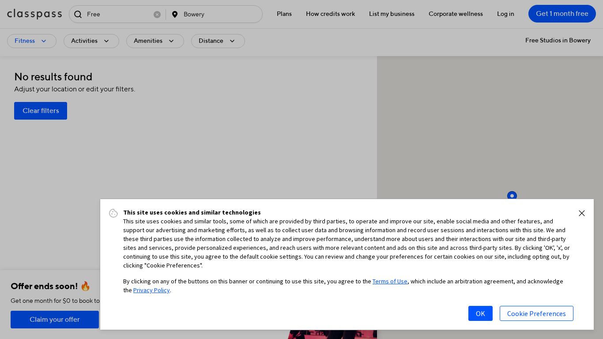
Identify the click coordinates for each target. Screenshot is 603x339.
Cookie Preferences (536, 313)
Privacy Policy (151, 290)
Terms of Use (390, 281)
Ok (480, 313)
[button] (582, 213)
